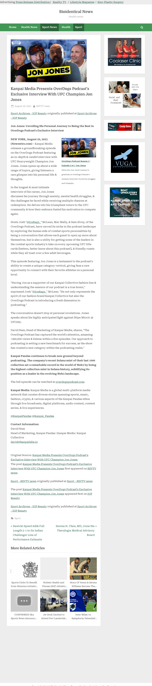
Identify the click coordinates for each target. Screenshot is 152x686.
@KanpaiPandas (21, 416)
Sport (78, 27)
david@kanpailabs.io (24, 441)
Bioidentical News (76, 12)
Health (66, 27)
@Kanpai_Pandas (43, 416)
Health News (29, 27)
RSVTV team (43, 106)
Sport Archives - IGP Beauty (29, 113)
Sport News (49, 27)
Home (12, 27)
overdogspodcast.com (70, 381)
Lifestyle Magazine (82, 2)
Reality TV (59, 2)
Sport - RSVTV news (23, 481)
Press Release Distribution (33, 2)
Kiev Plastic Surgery (111, 2)
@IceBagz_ (34, 222)
